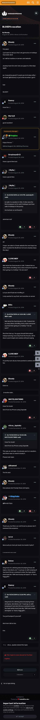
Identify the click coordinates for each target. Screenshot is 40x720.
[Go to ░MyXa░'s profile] (5, 171)
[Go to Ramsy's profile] (5, 102)
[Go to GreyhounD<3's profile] (5, 156)
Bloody (6, 32)
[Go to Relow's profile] (5, 562)
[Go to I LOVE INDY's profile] (5, 260)
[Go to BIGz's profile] (5, 306)
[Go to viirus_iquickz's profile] (5, 427)
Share (20, 670)
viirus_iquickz (12, 645)
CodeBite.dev (24, 699)
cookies (16, 705)
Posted (16, 45)
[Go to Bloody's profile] (5, 43)
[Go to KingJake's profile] (5, 498)
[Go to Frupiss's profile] (5, 137)
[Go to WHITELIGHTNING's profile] (5, 400)
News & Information (21, 34)
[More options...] (35, 43)
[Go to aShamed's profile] (5, 467)
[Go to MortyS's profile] (5, 117)
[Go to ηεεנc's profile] (5, 538)
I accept (21, 716)
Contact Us (20, 697)
